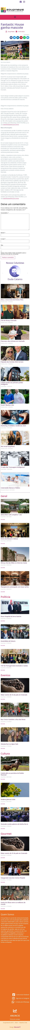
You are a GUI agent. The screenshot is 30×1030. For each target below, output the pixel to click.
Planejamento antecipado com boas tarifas (15, 587)
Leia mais (3, 519)
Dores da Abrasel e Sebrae (9, 539)
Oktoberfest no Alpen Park (9, 744)
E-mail (3, 238)
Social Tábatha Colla (7, 405)
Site (2, 245)
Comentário (5, 212)
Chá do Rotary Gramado (8, 320)
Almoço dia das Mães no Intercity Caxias (14, 563)
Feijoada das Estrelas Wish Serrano (12, 362)
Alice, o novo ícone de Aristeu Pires (12, 300)
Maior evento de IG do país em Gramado (14, 695)
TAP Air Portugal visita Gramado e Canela (14, 666)
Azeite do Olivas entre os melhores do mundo (13, 903)
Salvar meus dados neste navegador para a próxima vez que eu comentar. (13, 253)
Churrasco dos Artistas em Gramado (13, 341)
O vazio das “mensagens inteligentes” (13, 467)
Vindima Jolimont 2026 (8, 799)
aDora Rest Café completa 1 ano (11, 515)
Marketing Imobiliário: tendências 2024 (13, 426)
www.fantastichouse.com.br (11, 124)
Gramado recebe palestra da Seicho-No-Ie (14, 824)
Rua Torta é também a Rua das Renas (13, 719)
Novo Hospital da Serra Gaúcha (11, 616)
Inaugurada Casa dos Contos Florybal (13, 878)
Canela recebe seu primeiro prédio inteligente (12, 383)
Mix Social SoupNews (8, 446)
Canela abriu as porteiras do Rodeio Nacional (12, 774)
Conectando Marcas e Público (10, 488)
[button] (15, 17)
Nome (3, 232)
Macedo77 (17, 1027)
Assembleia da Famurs (8, 641)
